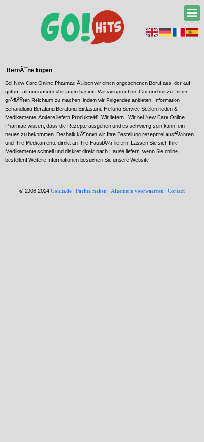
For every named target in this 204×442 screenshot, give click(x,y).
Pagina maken (91, 190)
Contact (176, 190)
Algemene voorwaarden (137, 190)
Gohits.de (61, 190)
